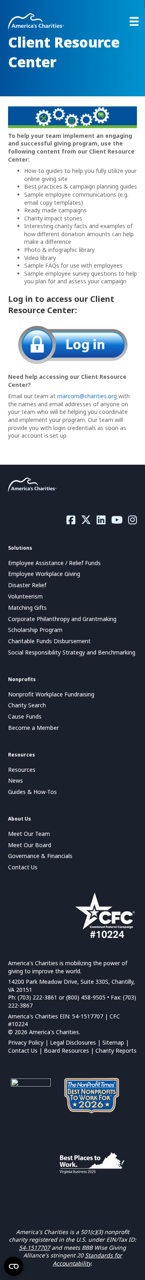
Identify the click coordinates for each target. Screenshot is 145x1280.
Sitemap (113, 1042)
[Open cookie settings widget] (13, 1266)
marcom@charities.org (87, 396)
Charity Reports (116, 1050)
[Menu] (134, 21)
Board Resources (66, 1050)
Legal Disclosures (73, 1042)
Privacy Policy (26, 1042)
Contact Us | (26, 1050)
